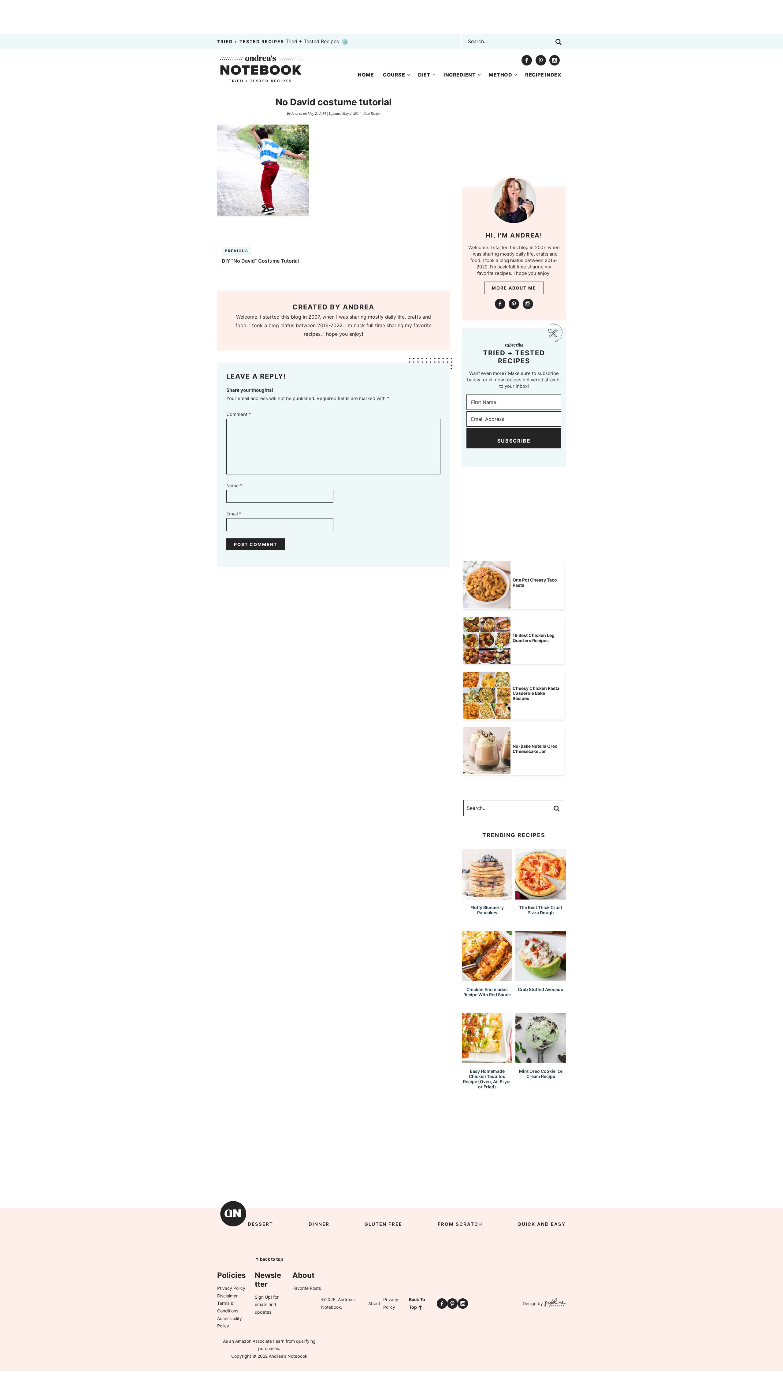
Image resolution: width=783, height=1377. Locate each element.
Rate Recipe (371, 113)
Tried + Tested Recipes (278, 41)
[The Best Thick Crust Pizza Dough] (540, 896)
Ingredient (459, 75)
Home (366, 75)
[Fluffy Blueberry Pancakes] (487, 896)
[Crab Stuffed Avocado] (540, 978)
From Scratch (460, 1224)
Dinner (319, 1224)
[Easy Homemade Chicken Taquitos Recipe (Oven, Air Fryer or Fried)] (487, 1060)
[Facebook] (526, 60)
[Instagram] (554, 60)
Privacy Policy (231, 1288)
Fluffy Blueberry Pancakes (487, 910)
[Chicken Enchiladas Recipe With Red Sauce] (487, 978)
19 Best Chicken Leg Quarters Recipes (534, 638)
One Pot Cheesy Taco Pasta (535, 582)
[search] (558, 42)
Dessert (260, 1224)
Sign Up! (263, 1297)
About (374, 1303)
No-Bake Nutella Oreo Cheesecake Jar (535, 748)
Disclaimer (227, 1295)
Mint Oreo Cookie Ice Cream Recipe (540, 1073)
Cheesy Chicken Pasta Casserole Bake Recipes (536, 693)
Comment (238, 414)
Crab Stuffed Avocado (540, 989)
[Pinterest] (541, 60)
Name (234, 485)
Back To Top (417, 1303)
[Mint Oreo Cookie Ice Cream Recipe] (540, 1060)
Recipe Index (543, 75)
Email (234, 514)
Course (394, 75)
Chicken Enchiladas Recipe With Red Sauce (487, 992)
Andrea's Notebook (260, 68)
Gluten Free (383, 1224)
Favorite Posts (306, 1288)
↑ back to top (269, 1259)
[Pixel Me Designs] (554, 1304)
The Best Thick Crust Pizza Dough (540, 910)
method (500, 75)
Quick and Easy (542, 1224)
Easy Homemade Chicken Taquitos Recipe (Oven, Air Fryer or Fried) (487, 1078)
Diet (424, 75)
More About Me (514, 287)
